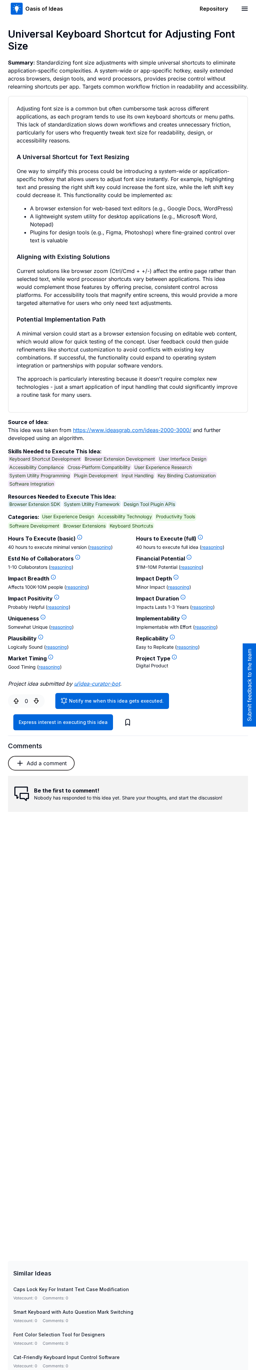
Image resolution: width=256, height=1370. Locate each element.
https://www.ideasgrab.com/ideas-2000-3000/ (132, 430)
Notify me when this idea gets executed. (116, 701)
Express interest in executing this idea (63, 722)
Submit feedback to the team (249, 685)
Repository (214, 8)
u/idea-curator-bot (97, 683)
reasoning (100, 547)
